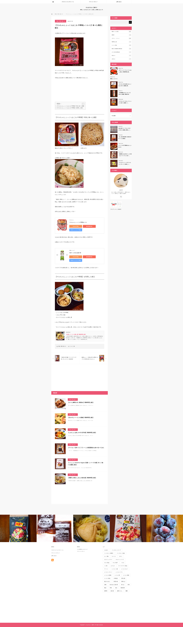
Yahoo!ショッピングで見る (75, 229)
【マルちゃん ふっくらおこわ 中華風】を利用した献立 (70, 107)
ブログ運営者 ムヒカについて (82, 549)
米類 (111, 587)
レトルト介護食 (107, 575)
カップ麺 (106, 556)
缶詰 (116, 587)
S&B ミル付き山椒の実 (75, 252)
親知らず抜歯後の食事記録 (121, 48)
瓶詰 (105, 587)
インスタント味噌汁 (108, 553)
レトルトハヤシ (119, 572)
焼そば (122, 584)
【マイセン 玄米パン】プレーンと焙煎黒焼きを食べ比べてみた (86, 447)
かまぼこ (106, 550)
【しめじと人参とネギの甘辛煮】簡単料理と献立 (82, 432)
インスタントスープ (116, 550)
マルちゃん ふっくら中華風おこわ (78, 222)
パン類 (105, 565)
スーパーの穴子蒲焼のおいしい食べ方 (125, 146)
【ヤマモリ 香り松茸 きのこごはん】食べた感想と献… (125, 85)
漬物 (105, 584)
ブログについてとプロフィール (68, 1)
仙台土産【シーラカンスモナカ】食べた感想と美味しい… (125, 129)
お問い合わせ (118, 1)
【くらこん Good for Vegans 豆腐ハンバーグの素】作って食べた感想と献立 (85, 463)
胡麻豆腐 (123, 587)
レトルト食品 (107, 578)
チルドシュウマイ (108, 559)
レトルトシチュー (108, 572)
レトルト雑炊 (126, 575)
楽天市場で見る (89, 226)
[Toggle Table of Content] (82, 104)
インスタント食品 (121, 553)
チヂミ (120, 556)
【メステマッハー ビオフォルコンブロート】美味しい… (125, 163)
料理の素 (116, 581)
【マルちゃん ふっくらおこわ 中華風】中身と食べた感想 (70, 106)
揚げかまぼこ (107, 581)
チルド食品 (106, 562)
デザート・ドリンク (121, 38)
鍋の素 (112, 590)
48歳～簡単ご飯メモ (60, 21)
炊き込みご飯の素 (114, 584)
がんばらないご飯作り (91, 7)
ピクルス (113, 565)
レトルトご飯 (72, 346)
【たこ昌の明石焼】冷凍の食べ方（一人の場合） (125, 137)
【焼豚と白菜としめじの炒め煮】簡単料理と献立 (82, 477)
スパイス (114, 556)
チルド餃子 (115, 562)
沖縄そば (123, 581)
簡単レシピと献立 (121, 31)
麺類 (127, 590)
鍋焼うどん (119, 590)
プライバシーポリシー (93, 1)
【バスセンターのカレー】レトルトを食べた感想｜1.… (125, 102)
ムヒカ (121, 190)
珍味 (129, 584)
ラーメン (106, 568)
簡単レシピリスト (114, 78)
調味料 (121, 34)
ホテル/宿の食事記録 (121, 52)
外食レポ (121, 55)
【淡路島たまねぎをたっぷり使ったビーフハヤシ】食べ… (125, 154)
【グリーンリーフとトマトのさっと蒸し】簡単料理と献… (125, 71)
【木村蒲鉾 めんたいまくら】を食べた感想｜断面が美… (125, 93)
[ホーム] (53, 2)
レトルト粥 (117, 575)
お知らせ (121, 58)
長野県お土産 (121, 41)
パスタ (122, 562)
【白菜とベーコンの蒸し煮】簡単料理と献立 (76, 334)
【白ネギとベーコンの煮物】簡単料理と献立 (81, 417)
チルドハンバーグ (120, 559)
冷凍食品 (116, 578)
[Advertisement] (65, 90)
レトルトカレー (124, 568)
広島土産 (123, 578)
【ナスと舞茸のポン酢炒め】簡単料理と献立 (81, 402)
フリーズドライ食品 (122, 565)
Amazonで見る (76, 226)
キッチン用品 (121, 45)
